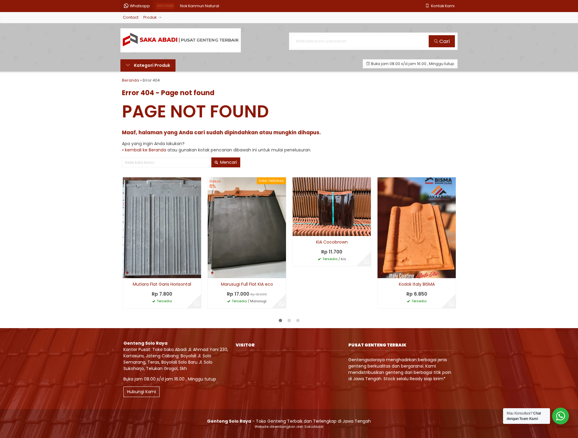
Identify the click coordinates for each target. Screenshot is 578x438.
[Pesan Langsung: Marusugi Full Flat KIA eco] (212, 272)
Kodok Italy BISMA (417, 284)
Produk (150, 17)
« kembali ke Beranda (144, 150)
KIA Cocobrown (332, 242)
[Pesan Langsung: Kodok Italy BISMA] (382, 272)
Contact (130, 17)
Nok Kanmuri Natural (199, 5)
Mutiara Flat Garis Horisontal (162, 284)
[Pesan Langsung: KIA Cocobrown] (297, 230)
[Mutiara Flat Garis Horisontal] (162, 228)
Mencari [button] (228, 162)
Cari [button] (444, 41)
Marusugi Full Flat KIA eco (247, 284)
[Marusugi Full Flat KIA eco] (247, 228)
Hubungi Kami (141, 392)
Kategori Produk (151, 65)
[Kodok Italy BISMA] (417, 228)
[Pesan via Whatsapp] (197, 304)
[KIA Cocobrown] (332, 206)
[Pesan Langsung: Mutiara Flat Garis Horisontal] (127, 272)
